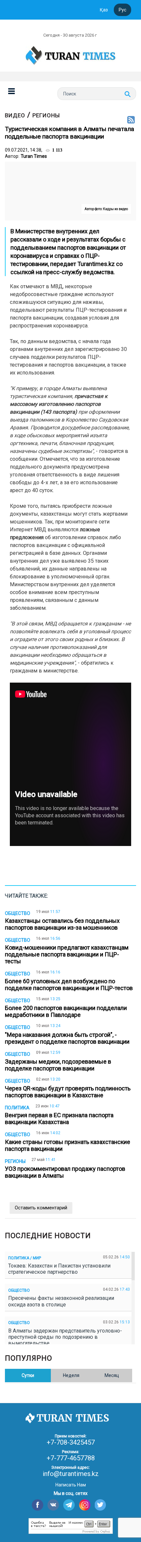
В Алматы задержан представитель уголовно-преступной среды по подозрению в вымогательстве (65, 1337)
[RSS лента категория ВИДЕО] (131, 120)
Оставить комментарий (41, 1208)
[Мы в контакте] (53, 1505)
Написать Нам (70, 1484)
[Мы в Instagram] (85, 1505)
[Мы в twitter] (100, 1505)
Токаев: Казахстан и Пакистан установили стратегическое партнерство (59, 1269)
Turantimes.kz (95, 263)
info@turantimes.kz (71, 1474)
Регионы (46, 115)
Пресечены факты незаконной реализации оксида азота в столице (61, 1301)
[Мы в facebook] (37, 1505)
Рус (122, 9)
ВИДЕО (15, 115)
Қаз (104, 9)
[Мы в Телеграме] (69, 1505)
